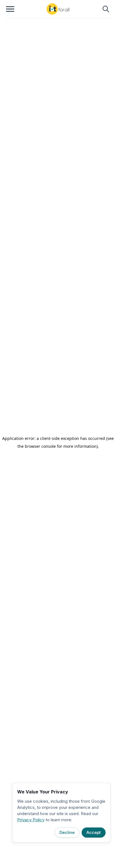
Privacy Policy (30, 819)
